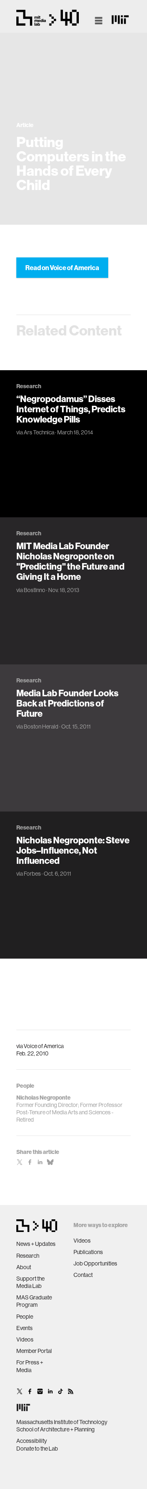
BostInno (34, 590)
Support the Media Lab (30, 1282)
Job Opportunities (95, 1263)
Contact (83, 1275)
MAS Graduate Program (34, 1301)
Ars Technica (39, 432)
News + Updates (36, 1244)
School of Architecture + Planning (55, 1429)
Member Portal (34, 1351)
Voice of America (44, 1046)
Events (24, 1328)
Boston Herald (41, 726)
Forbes (32, 873)
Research (27, 1255)
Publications (88, 1252)
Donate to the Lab (37, 1448)
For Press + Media (29, 1366)
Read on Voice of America (62, 268)
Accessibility (31, 1440)
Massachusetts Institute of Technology (61, 1422)
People (24, 1316)
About (23, 1267)
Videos (24, 1339)
